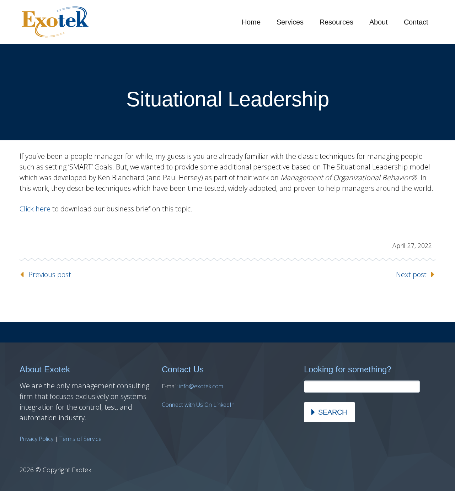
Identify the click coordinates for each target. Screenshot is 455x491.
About (378, 22)
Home (251, 22)
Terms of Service (80, 439)
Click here (35, 209)
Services (290, 22)
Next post (411, 274)
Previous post (49, 274)
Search (332, 412)
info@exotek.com (201, 386)
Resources (336, 22)
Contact (416, 22)
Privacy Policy (36, 439)
